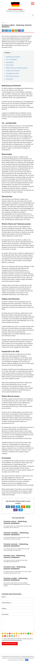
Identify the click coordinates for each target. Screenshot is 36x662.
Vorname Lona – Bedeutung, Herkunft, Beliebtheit (14, 556)
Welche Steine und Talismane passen (16, 68)
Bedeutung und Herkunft (13, 57)
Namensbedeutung (15, 9)
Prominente (9, 79)
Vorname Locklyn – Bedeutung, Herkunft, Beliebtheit (16, 579)
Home (3, 22)
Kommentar (5, 614)
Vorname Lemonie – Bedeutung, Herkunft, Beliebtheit (16, 545)
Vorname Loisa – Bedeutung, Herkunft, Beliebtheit (15, 568)
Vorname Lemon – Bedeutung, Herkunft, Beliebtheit (15, 522)
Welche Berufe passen (12, 76)
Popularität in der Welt (12, 73)
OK (26, 660)
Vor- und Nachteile (11, 59)
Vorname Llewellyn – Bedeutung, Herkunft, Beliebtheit (16, 534)
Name (4, 597)
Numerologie (9, 62)
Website (4, 608)
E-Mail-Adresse (7, 602)
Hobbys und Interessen (12, 70)
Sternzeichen (10, 65)
